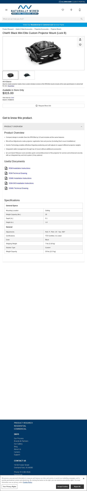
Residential (36, 25)
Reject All (77, 486)
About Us (17, 449)
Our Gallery (18, 444)
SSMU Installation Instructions (20, 178)
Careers (17, 452)
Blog (16, 446)
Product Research (8, 29)
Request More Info (45, 106)
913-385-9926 (25, 472)
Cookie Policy (27, 482)
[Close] (83, 478)
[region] (43, 483)
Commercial (48, 25)
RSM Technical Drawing (18, 173)
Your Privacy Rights (9, 486)
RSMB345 (11, 100)
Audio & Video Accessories (24, 29)
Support (17, 454)
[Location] (71, 9)
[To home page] (25, 10)
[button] (6, 9)
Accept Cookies (63, 486)
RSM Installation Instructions (19, 168)
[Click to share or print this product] (80, 39)
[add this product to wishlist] (80, 44)
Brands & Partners (21, 441)
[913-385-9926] (79, 9)
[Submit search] (81, 19)
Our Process (19, 438)
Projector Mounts (56, 29)
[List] (62, 9)
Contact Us (20, 460)
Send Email (18, 475)
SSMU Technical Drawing (18, 188)
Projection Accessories (42, 29)
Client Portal (78, 2)
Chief (12, 97)
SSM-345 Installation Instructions (21, 183)
